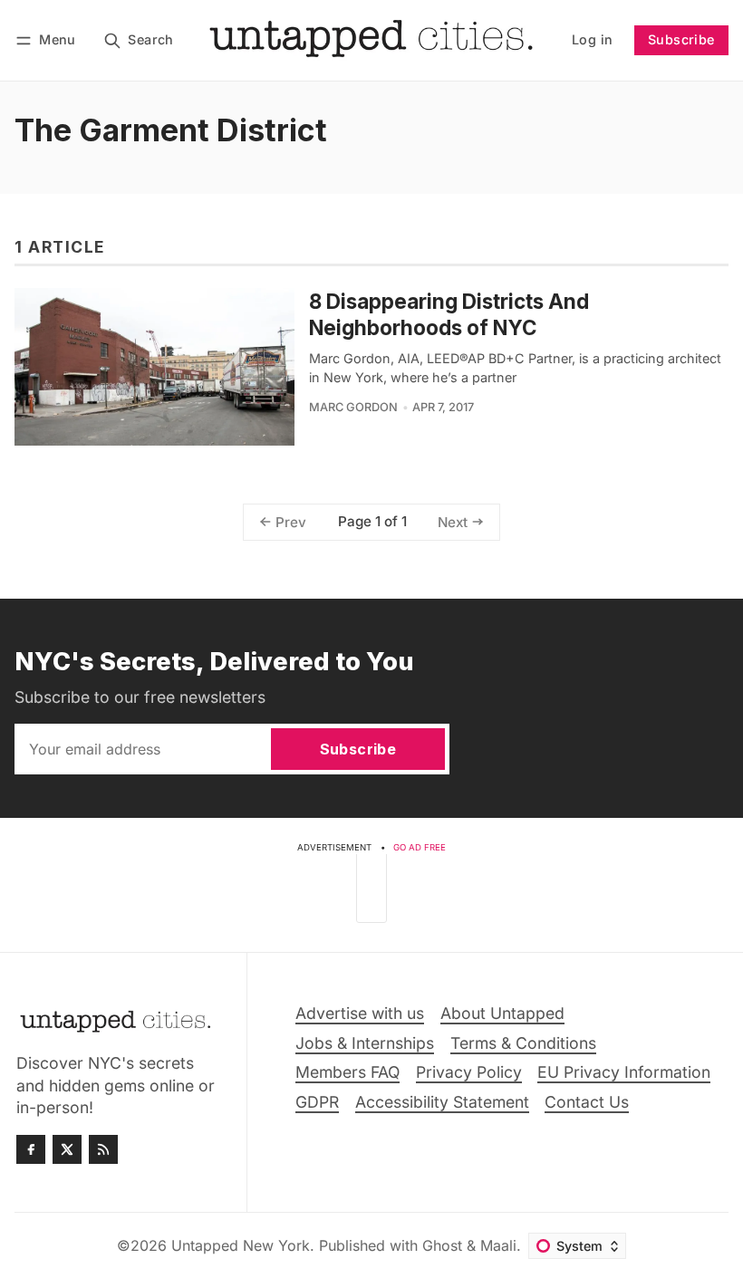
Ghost (442, 1245)
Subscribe (681, 39)
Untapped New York (240, 1245)
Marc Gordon (353, 407)
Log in (592, 39)
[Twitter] (67, 1149)
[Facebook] (30, 1149)
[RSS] (103, 1149)
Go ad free (419, 847)
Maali (498, 1245)
